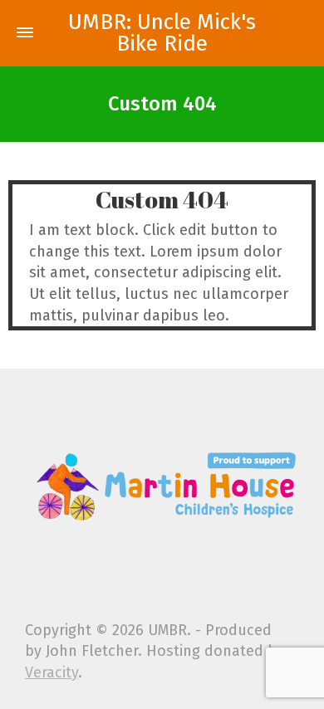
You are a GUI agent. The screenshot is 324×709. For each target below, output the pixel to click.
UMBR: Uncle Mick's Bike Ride (162, 33)
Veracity (51, 672)
